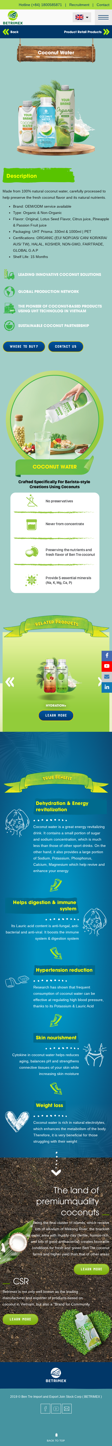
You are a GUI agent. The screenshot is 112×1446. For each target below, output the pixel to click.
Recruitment (79, 5)
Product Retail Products (83, 31)
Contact (103, 5)
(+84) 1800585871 (46, 5)
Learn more (91, 1269)
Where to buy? (24, 346)
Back (14, 31)
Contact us (66, 346)
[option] (56, 682)
